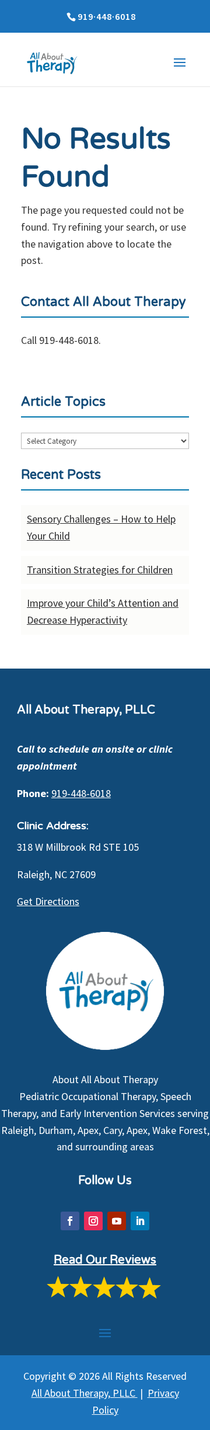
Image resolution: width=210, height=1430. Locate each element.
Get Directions (48, 901)
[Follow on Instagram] (93, 1221)
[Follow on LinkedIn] (140, 1221)
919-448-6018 (81, 793)
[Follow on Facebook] (70, 1221)
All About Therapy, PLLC (85, 1393)
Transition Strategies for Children (100, 569)
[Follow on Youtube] (116, 1221)
